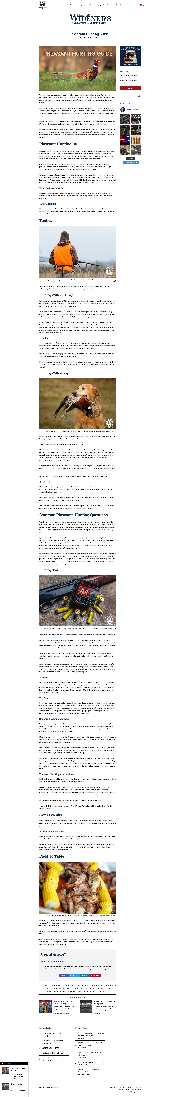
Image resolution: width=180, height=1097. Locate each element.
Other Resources (122, 5)
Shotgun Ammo (136, 1092)
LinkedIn (85, 975)
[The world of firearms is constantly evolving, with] (136, 140)
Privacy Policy (121, 1087)
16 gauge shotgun (96, 985)
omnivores (60, 193)
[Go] (139, 96)
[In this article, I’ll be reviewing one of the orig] (125, 150)
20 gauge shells (90, 750)
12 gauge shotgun (55, 985)
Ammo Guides (89, 5)
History (128, 1089)
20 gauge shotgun (78, 988)
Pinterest (96, 975)
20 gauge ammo (64, 988)
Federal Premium (62, 800)
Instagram (137, 1087)
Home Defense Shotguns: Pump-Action (104, 1002)
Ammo (122, 1089)
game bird (71, 991)
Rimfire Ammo (136, 1089)
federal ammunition (59, 991)
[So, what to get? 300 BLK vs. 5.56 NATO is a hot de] (136, 119)
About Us (112, 1087)
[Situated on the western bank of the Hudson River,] (125, 130)
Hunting (97, 38)
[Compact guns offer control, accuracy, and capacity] (125, 119)
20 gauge (54, 988)
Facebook (64, 975)
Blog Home (64, 5)
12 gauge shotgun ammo (71, 985)
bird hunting (90, 988)
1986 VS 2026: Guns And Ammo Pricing (63, 1002)
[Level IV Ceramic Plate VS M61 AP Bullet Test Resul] (136, 150)
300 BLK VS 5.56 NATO (50, 1048)
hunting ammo (89, 991)
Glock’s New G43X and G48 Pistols (91, 1062)
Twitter (73, 975)
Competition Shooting (105, 5)
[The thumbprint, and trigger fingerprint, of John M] (136, 130)
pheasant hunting (102, 991)
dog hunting (100, 988)
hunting (79, 991)
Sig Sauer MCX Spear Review (53, 1053)
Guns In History (76, 5)
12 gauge (44, 985)
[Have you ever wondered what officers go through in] (125, 140)
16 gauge (85, 985)
